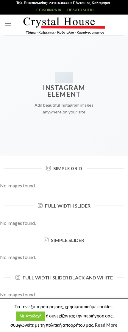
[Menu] (8, 25)
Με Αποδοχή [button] (30, 316)
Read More (106, 325)
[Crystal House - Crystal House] (64, 25)
